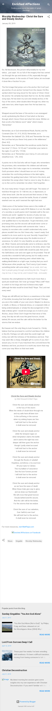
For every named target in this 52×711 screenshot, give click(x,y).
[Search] (48, 5)
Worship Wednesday (34, 541)
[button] (48, 17)
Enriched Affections (26, 4)
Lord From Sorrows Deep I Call (17, 642)
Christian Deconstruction (14, 670)
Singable (19, 541)
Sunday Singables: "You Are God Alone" (21, 614)
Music (10, 541)
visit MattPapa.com (26, 527)
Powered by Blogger (27, 702)
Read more (45, 635)
